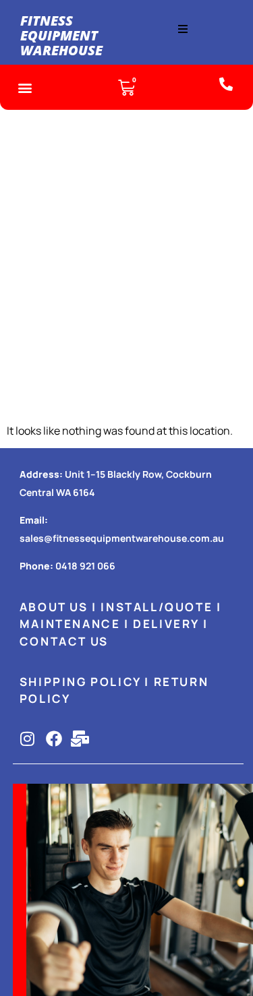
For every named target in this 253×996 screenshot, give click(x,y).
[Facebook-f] (54, 738)
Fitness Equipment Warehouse (61, 35)
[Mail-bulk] (80, 738)
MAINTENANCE (70, 623)
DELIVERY (166, 623)
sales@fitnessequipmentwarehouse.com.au (122, 538)
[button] (183, 29)
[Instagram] (28, 738)
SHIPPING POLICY (80, 681)
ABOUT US (54, 607)
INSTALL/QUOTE (157, 607)
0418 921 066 (85, 565)
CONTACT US (64, 641)
